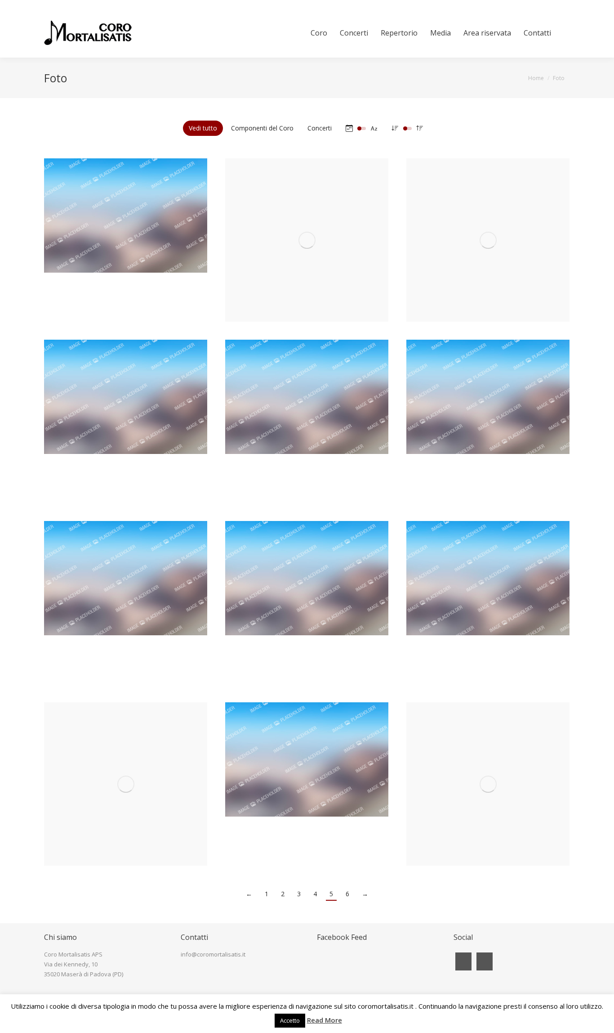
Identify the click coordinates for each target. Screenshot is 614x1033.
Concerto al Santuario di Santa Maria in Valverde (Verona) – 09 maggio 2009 (307, 251)
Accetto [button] (290, 1020)
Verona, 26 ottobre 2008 (307, 432)
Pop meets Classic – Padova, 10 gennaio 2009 (125, 432)
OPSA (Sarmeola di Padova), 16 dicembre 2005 (125, 787)
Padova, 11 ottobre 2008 (488, 425)
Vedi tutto (203, 128)
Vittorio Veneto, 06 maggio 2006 (488, 614)
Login (563, 4)
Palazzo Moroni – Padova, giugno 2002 (488, 794)
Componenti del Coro (262, 128)
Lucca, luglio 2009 (126, 251)
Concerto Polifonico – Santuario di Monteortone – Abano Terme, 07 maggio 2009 (488, 251)
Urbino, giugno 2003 (306, 795)
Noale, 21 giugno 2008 (125, 614)
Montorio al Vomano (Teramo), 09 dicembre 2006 (307, 613)
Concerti (319, 128)
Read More (324, 1019)
